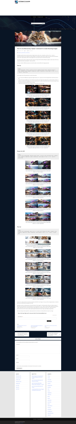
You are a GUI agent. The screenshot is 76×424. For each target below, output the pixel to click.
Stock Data (34, 419)
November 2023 (18, 377)
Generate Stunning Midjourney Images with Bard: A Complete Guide (36, 326)
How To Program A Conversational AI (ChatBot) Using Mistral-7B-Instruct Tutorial (37, 377)
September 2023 (18, 381)
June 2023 (17, 385)
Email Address (20, 316)
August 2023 (18, 383)
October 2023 (18, 379)
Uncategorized (50, 411)
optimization (24, 52)
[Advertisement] (38, 10)
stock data (49, 407)
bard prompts (50, 381)
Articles (49, 377)
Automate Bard (24, 1)
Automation (49, 379)
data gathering (50, 385)
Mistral (49, 396)
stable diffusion (50, 405)
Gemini (49, 390)
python (49, 403)
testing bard (49, 409)
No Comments (30, 50)
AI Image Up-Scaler (40, 419)
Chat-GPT (49, 383)
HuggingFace (50, 392)
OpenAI (49, 398)
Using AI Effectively (50, 413)
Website (17, 362)
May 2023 (17, 387)
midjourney (19, 52)
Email (17, 358)
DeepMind (49, 387)
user (26, 50)
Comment (18, 344)
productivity (27, 52)
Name (17, 355)
